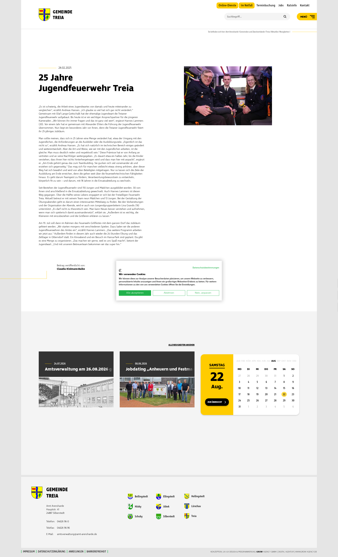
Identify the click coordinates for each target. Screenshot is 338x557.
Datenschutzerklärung (51, 551)
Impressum (29, 551)
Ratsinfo (292, 5)
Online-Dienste (227, 5)
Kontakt (304, 5)
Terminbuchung (265, 5)
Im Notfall (246, 5)
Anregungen (76, 551)
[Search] (285, 17)
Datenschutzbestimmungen (206, 267)
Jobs (281, 5)
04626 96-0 (63, 521)
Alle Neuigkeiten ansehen (181, 345)
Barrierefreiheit (96, 551)
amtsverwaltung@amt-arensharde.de (77, 534)
